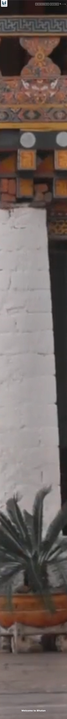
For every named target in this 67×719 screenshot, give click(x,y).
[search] (60, 4)
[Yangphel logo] (4, 4)
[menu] (65, 4)
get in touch (54, 4)
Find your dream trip (42, 4)
